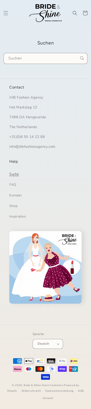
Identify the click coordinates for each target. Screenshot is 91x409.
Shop (13, 206)
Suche (14, 174)
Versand (47, 398)
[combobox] (45, 58)
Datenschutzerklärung (59, 391)
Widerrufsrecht (31, 391)
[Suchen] (82, 58)
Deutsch (43, 344)
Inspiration (17, 216)
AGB (81, 391)
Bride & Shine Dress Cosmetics (43, 385)
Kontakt (15, 195)
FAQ (12, 184)
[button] (6, 13)
